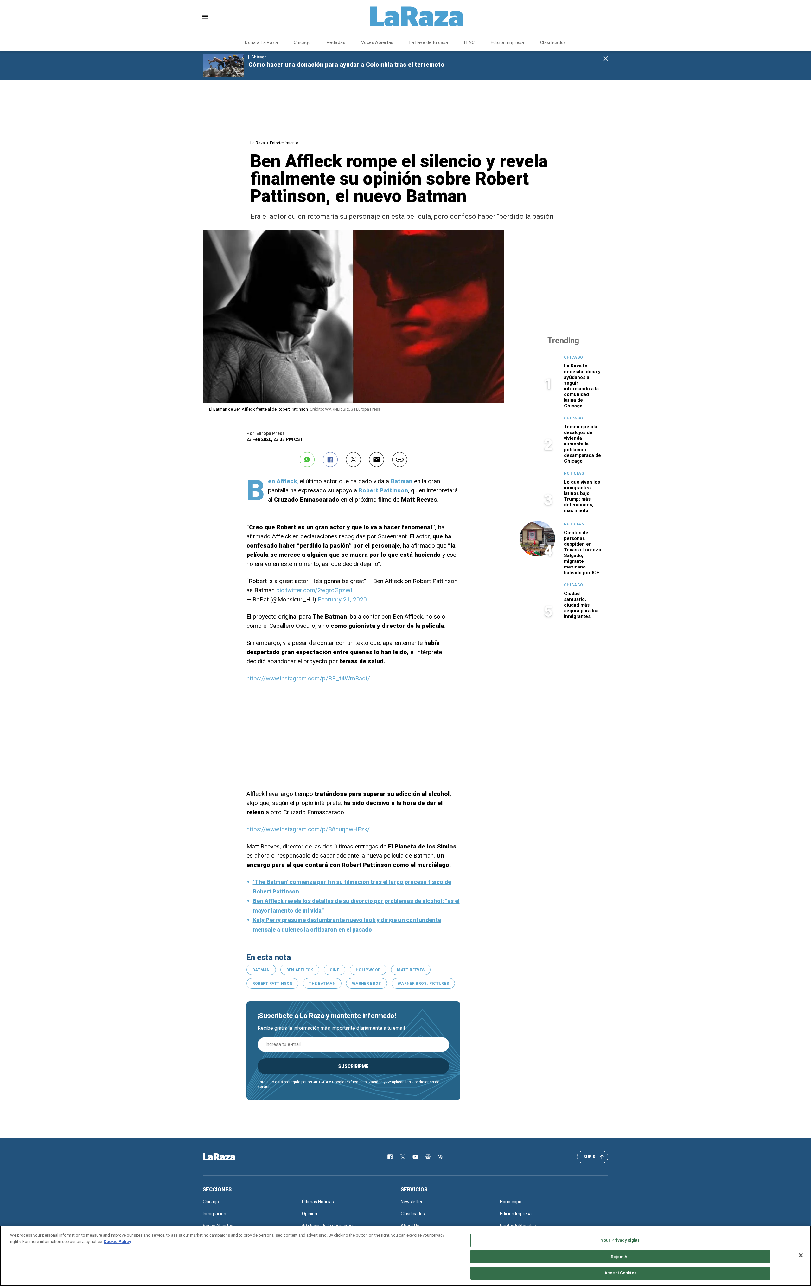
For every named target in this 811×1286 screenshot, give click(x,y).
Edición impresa (507, 42)
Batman (261, 970)
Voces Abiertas (377, 42)
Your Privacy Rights (620, 1240)
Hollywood (368, 970)
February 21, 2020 (342, 599)
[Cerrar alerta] (606, 59)
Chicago (302, 42)
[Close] (801, 1255)
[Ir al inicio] (228, 1157)
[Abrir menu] (205, 17)
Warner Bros (366, 983)
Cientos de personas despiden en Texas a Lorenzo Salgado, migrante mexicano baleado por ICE (582, 552)
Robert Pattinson (272, 983)
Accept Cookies (620, 1272)
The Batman (322, 983)
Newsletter (412, 1201)
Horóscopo (510, 1201)
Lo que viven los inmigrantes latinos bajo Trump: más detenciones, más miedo (582, 496)
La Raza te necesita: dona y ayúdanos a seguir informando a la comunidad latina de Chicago (582, 386)
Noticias (574, 473)
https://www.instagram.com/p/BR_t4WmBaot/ (308, 678)
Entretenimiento (284, 142)
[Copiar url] (399, 459)
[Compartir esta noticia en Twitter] (353, 459)
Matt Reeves (411, 970)
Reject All (620, 1256)
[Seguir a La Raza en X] (402, 1157)
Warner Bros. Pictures (423, 983)
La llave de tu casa (428, 42)
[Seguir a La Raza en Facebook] (390, 1157)
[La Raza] (416, 16)
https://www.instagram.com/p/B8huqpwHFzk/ (308, 829)
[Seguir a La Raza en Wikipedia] (440, 1157)
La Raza (257, 142)
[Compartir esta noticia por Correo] (376, 459)
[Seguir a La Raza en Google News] (428, 1157)
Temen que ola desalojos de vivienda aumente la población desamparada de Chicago (582, 444)
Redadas (336, 42)
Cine (334, 970)
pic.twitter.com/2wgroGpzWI (314, 590)
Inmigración (214, 1213)
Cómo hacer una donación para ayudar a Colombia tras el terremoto (346, 64)
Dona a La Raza (261, 42)
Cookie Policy (117, 1241)
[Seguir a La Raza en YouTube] (415, 1157)
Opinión (309, 1213)
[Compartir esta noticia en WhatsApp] (307, 459)
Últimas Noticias (318, 1201)
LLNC (469, 42)
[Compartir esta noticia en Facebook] (330, 459)
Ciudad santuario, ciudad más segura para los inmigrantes (581, 605)
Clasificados (553, 42)
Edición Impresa (516, 1213)
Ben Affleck (299, 970)
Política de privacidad (364, 1082)
